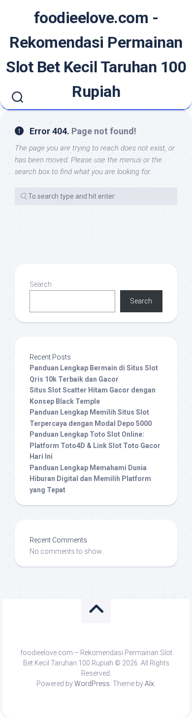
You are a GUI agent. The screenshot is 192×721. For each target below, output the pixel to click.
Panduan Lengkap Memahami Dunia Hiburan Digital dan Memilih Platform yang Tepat (90, 479)
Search (41, 284)
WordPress (92, 684)
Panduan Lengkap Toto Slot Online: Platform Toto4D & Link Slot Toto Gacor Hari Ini (95, 445)
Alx (149, 684)
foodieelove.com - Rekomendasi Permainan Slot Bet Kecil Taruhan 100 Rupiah (96, 54)
